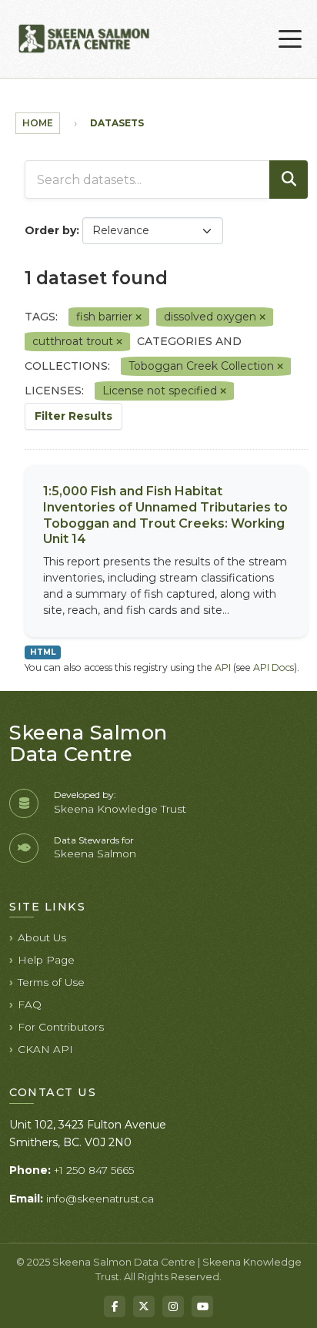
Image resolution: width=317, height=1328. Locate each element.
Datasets (117, 123)
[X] (144, 1306)
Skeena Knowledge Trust (120, 809)
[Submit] (288, 179)
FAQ (30, 1004)
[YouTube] (202, 1306)
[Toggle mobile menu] (290, 39)
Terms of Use (51, 982)
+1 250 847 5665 (94, 1170)
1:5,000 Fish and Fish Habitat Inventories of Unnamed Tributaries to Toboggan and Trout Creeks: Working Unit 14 (165, 515)
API (223, 667)
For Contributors (61, 1027)
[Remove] (138, 317)
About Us (42, 937)
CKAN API (45, 1049)
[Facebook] (114, 1306)
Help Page (46, 960)
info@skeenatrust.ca (100, 1198)
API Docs (273, 667)
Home (37, 123)
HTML (42, 652)
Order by (50, 230)
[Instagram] (173, 1306)
